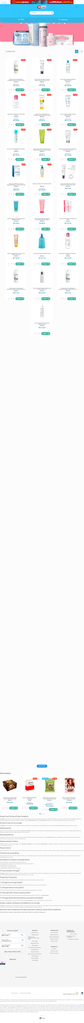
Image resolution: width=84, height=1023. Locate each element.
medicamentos (31, 1000)
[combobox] (41, 13)
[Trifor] (42, 2)
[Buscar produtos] (52, 12)
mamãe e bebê (61, 1000)
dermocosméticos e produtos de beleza (43, 1000)
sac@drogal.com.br (33, 1007)
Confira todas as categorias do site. (49, 1002)
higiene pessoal (55, 1000)
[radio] (76, 51)
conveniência (67, 1000)
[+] (13, 90)
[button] (6, 7)
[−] (9, 90)
